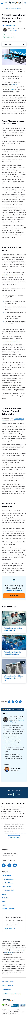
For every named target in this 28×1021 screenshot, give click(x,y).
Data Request (6, 990)
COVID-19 (12, 89)
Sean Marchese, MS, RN (16, 716)
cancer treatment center (9, 275)
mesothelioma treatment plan (11, 341)
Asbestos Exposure (8, 890)
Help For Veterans (7, 883)
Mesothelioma (6, 876)
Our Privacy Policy (7, 981)
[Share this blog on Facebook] (9, 701)
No (19, 794)
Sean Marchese (17, 29)
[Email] (16, 701)
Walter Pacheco (13, 30)
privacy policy (21, 951)
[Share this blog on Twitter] (13, 701)
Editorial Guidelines (8, 909)
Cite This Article (10, 37)
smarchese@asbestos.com (16, 723)
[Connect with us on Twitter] (9, 865)
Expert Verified (9, 34)
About (4, 894)
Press (3, 905)
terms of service (8, 953)
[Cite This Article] (20, 701)
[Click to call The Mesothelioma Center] (25, 3)
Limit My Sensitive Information (11, 994)
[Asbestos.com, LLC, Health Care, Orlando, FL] (15, 1005)
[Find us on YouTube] (15, 865)
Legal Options (6, 886)
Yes (11, 794)
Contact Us (5, 898)
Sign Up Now (8, 928)
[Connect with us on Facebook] (4, 865)
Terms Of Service (7, 985)
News (3, 901)
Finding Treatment (7, 879)
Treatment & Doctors (9, 25)
